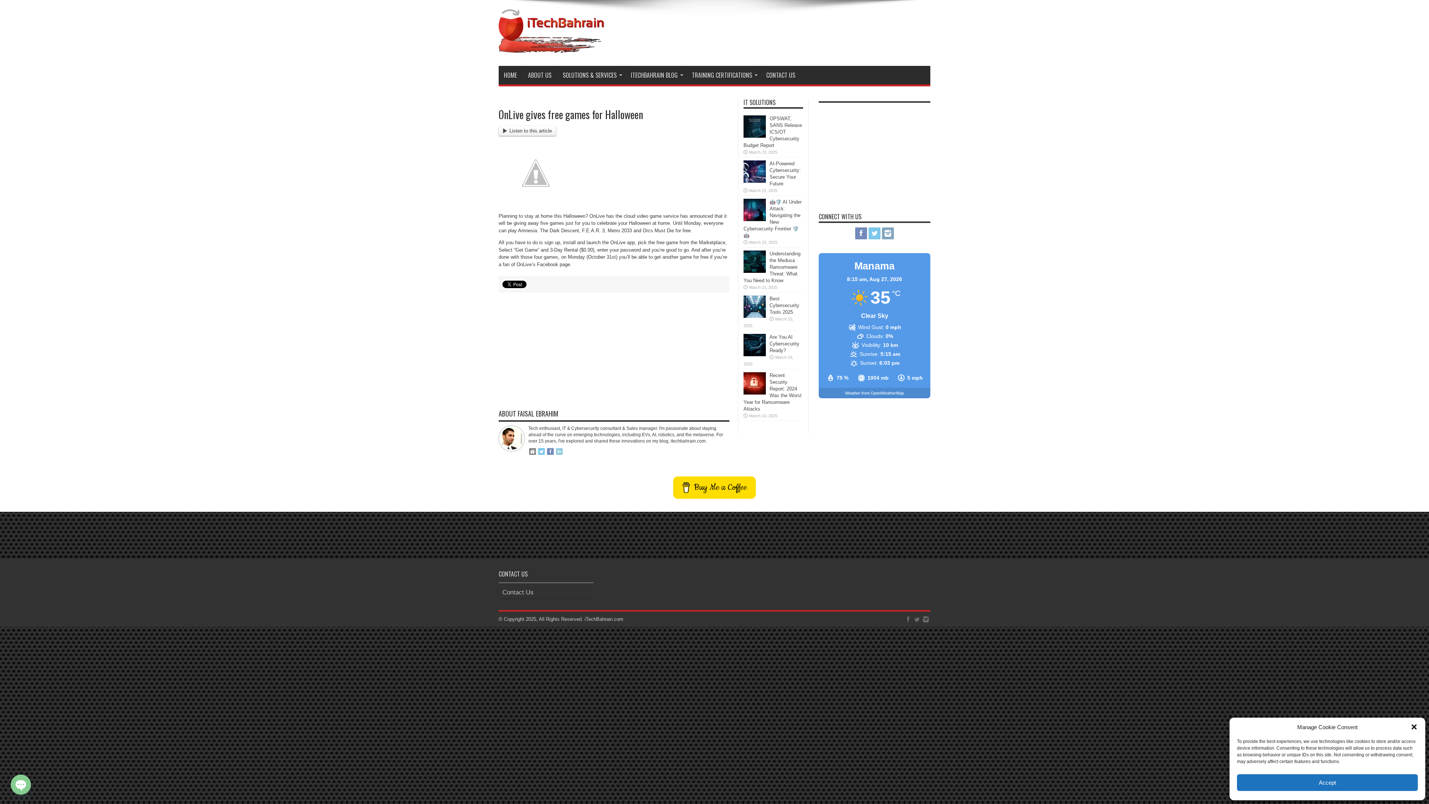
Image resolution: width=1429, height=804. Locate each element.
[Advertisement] (794, 29)
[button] (1414, 727)
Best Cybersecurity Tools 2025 (784, 305)
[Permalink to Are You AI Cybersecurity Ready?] (755, 354)
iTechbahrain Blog (654, 75)
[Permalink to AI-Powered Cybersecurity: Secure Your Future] (755, 181)
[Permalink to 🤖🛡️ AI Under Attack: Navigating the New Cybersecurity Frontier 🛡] (755, 219)
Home (510, 75)
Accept (1327, 782)
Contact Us (780, 75)
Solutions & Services (590, 75)
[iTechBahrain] (551, 47)
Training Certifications (722, 75)
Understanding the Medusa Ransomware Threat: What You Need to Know (772, 267)
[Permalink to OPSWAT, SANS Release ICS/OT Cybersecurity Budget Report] (755, 136)
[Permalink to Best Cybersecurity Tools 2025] (755, 316)
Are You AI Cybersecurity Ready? (784, 343)
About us (540, 75)
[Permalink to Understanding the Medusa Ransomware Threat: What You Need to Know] (755, 271)
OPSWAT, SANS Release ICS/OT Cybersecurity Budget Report (773, 132)
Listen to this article (530, 131)
